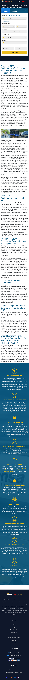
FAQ (14, 627)
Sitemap (14, 640)
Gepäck (4, 40)
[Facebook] (7, 677)
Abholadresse (11, 15)
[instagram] (12, 677)
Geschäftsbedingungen (14, 637)
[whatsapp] (9, 677)
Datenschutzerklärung (14, 635)
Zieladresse (4, 29)
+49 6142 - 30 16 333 (17, 473)
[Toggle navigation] (27, 2)
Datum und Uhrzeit (6, 23)
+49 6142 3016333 (15, 670)
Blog (14, 624)
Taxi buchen (15, 52)
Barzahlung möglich (15, 652)
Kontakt (14, 642)
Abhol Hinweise (14, 629)
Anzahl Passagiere (6, 34)
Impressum (14, 632)
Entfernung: (4, 45)
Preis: (16, 45)
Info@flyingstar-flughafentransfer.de (14, 672)
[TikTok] (18, 677)
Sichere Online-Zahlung (15, 655)
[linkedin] (15, 677)
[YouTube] (20, 677)
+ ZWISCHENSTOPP (6, 21)
